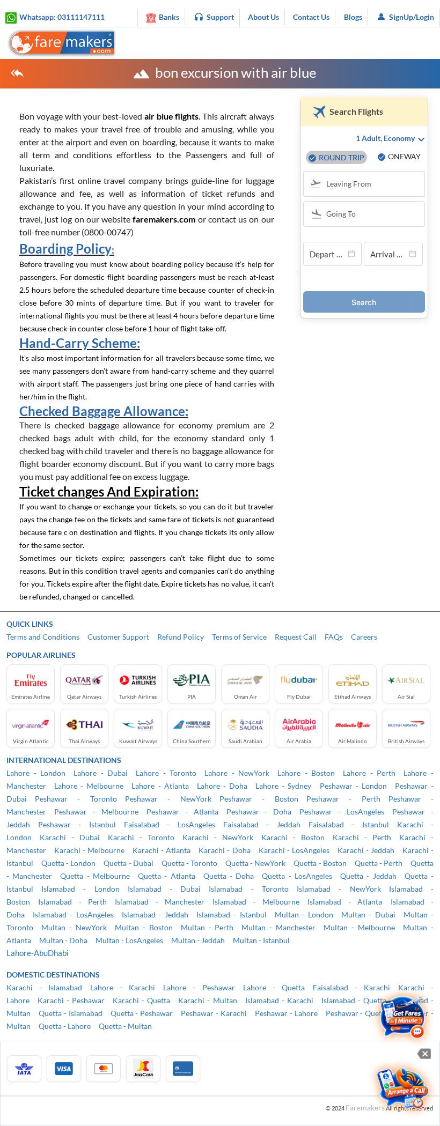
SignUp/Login (411, 16)
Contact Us (311, 16)
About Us (263, 16)
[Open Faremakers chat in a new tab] (402, 1017)
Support (220, 16)
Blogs (353, 16)
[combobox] (369, 185)
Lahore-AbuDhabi (37, 953)
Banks (169, 16)
